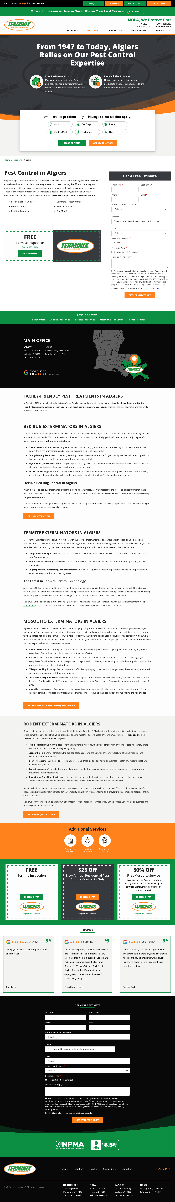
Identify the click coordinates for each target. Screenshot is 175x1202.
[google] (166, 1169)
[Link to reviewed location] (28, 942)
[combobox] (139, 242)
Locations (93, 30)
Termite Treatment (85, 319)
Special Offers (138, 30)
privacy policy (153, 288)
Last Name (146, 184)
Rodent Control (137, 319)
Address (115, 216)
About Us (114, 30)
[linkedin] (162, 1169)
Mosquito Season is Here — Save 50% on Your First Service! (86, 11)
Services (72, 30)
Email (143, 194)
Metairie (27, 354)
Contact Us (161, 30)
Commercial (134, 252)
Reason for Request (120, 238)
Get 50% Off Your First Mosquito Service (51, 705)
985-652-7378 (126, 1195)
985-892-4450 (74, 1195)
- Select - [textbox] (117, 242)
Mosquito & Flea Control (112, 319)
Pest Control (38, 319)
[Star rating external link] (43, 3)
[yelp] (169, 1169)
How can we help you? (121, 257)
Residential (119, 252)
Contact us (29, 605)
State (114, 228)
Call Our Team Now (39, 516)
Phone (114, 194)
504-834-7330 (34, 357)
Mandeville (68, 1192)
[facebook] (159, 1169)
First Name (116, 184)
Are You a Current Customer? (124, 204)
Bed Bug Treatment (60, 319)
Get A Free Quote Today (41, 814)
